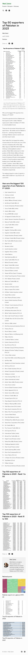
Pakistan (4, 39)
